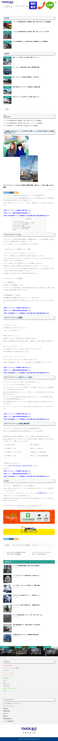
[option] (7, 651)
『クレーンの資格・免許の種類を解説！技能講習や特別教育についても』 (20, 465)
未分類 (4, 680)
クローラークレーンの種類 (18, 225)
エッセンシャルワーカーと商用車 (11, 668)
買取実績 (5, 708)
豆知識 (7, 545)
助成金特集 (6, 678)
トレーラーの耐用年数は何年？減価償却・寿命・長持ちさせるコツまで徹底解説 (22, 120)
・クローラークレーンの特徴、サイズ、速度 (24, 222)
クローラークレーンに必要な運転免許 (21, 228)
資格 (29, 545)
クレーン (14, 545)
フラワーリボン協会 (8, 675)
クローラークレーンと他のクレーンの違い (22, 226)
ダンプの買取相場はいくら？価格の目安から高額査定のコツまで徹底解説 (20, 125)
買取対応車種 (6, 711)
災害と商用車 (6, 685)
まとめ (14, 229)
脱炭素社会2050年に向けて (9, 688)
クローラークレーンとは (18, 221)
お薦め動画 (6, 670)
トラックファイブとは (8, 706)
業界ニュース (6, 683)
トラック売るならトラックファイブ (11, 703)
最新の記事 (7, 117)
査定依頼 (5, 716)
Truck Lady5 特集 (7, 665)
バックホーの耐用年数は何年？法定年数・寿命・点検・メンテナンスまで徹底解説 (22, 123)
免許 (26, 545)
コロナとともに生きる (8, 673)
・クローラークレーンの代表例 (21, 224)
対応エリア (6, 713)
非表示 (30, 218)
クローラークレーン (21, 545)
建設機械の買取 (42, 493)
